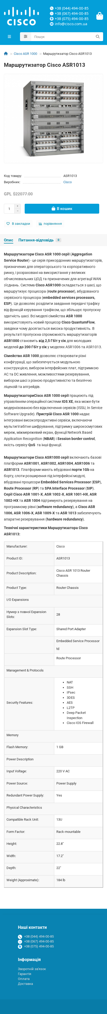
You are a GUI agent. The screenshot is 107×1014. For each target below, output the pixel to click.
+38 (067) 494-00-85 (39, 941)
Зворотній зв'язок (32, 969)
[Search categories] (25, 36)
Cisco (67, 182)
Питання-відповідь (38, 240)
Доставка (25, 984)
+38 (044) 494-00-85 (39, 936)
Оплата (24, 979)
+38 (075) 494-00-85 (39, 946)
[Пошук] (97, 36)
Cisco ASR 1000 (25, 54)
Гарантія (24, 974)
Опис (8, 240)
